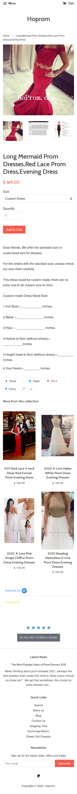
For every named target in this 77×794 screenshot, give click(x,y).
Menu (12, 3)
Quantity (9, 208)
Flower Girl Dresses (38, 736)
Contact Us (38, 721)
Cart (71, 3)
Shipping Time (38, 726)
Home (6, 35)
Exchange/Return (38, 731)
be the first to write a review (38, 637)
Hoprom (38, 19)
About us (38, 710)
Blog (38, 715)
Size (6, 191)
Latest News (38, 657)
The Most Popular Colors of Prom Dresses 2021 (38, 664)
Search (38, 705)
